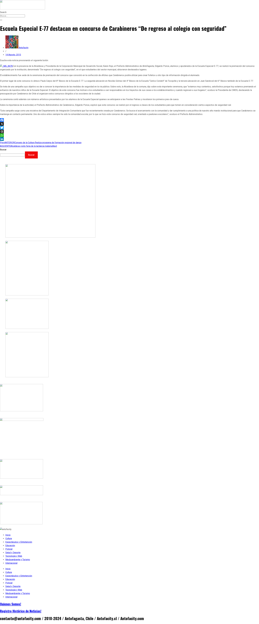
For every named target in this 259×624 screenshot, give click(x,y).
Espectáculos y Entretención (18, 542)
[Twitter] (129, 128)
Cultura (8, 538)
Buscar (3, 149)
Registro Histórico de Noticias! (20, 610)
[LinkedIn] (129, 139)
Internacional (11, 563)
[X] (129, 124)
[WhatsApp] (129, 135)
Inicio (8, 535)
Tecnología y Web (13, 556)
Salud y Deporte (13, 552)
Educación (10, 545)
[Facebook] (129, 120)
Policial (8, 549)
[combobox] (12, 15)
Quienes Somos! (10, 603)
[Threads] (129, 131)
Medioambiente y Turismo (17, 559)
